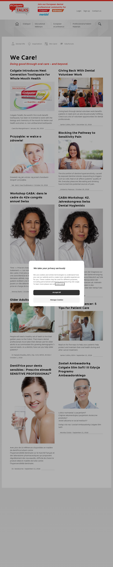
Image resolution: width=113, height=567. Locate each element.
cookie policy (59, 284)
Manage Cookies (56, 300)
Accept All (56, 292)
